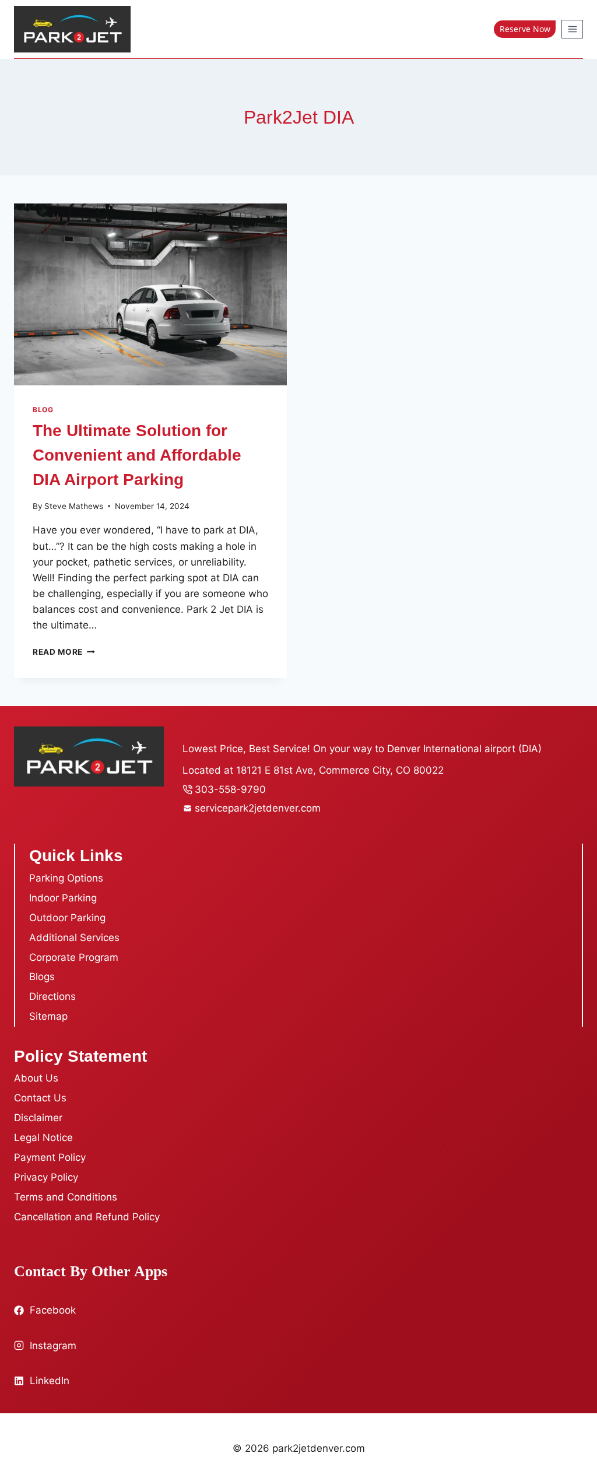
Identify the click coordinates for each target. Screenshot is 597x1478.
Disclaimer (38, 1118)
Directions (52, 996)
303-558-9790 (230, 789)
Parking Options (66, 878)
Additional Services (74, 937)
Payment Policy (50, 1157)
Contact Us (40, 1098)
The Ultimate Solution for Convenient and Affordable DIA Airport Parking (137, 455)
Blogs (42, 976)
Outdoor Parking (67, 918)
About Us (36, 1078)
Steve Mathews (73, 506)
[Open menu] (572, 29)
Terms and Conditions (65, 1197)
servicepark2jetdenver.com (258, 808)
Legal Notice (43, 1137)
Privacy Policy (46, 1177)
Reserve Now (525, 28)
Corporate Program (73, 957)
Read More (64, 652)
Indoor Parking (63, 898)
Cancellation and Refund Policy (87, 1217)
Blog (43, 409)
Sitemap (48, 1016)
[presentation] (150, 294)
